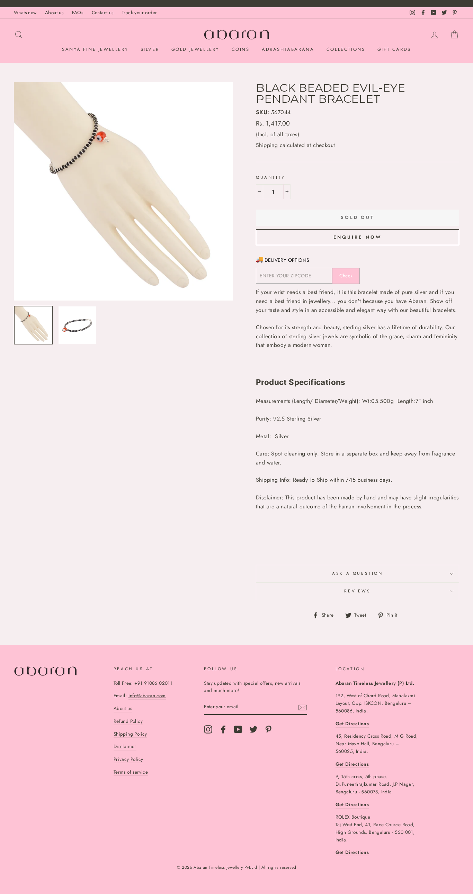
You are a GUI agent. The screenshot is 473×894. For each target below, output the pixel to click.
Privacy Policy (128, 759)
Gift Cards (394, 49)
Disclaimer (125, 746)
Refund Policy (128, 721)
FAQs (77, 12)
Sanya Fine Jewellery (95, 49)
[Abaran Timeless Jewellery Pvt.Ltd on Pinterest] (268, 729)
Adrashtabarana (288, 49)
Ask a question (357, 573)
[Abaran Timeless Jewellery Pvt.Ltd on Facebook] (223, 729)
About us (54, 12)
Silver (150, 49)
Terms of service (131, 771)
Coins (241, 49)
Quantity (270, 177)
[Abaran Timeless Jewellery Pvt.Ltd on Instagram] (208, 729)
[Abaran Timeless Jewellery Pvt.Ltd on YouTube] (238, 729)
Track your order (139, 12)
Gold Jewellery (195, 49)
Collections (346, 49)
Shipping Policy (130, 733)
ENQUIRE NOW (357, 237)
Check (346, 275)
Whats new (25, 12)
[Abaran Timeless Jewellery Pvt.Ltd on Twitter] (253, 729)
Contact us (103, 12)
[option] (123, 191)
